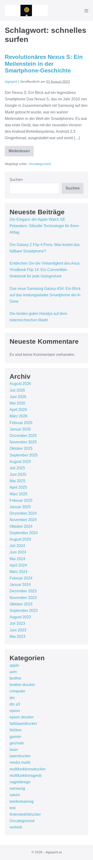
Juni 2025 (18, 474)
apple (14, 665)
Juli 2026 (17, 390)
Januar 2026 (20, 429)
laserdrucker (20, 756)
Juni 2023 (18, 630)
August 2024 (20, 539)
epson (15, 711)
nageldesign (20, 782)
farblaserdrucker (23, 724)
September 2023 (24, 611)
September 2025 (24, 455)
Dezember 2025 (23, 436)
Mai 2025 (17, 481)
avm (13, 672)
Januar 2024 (20, 585)
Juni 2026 (18, 397)
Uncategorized (40, 164)
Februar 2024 (21, 578)
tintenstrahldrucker (25, 814)
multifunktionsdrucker (28, 769)
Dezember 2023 (23, 591)
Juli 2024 (17, 546)
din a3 (15, 704)
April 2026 (18, 410)
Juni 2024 (18, 552)
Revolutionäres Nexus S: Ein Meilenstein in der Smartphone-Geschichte (44, 64)
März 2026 (18, 416)
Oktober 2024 (21, 526)
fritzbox (16, 730)
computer (17, 691)
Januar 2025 (20, 507)
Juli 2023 (17, 623)
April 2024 (18, 565)
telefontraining (22, 801)
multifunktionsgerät (25, 775)
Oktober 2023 (21, 604)
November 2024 (23, 520)
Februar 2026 (21, 423)
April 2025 (18, 487)
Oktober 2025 (21, 448)
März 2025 (18, 494)
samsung (17, 788)
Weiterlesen (21, 152)
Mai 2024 (17, 559)
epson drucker (22, 717)
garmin (15, 737)
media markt (20, 762)
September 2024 (24, 533)
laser (14, 749)
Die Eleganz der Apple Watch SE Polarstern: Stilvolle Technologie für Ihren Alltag (44, 225)
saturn (15, 795)
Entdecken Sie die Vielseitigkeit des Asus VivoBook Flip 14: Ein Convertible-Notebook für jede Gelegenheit (45, 269)
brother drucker (22, 685)
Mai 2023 (17, 637)
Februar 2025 (21, 500)
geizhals (17, 743)
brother (15, 678)
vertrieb (16, 827)
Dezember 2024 (23, 513)
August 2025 (20, 462)
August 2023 (20, 617)
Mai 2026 (17, 403)
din (12, 698)
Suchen (16, 180)
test (13, 808)
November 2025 (23, 442)
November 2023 (23, 598)
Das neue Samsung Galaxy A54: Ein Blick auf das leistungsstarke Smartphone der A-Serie (45, 295)
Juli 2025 (17, 468)
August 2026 (20, 384)
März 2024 (18, 572)
